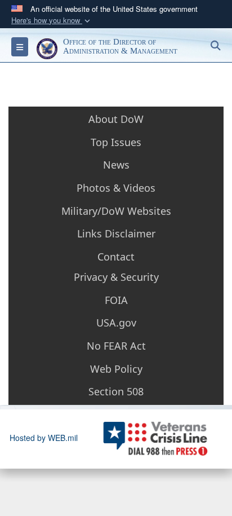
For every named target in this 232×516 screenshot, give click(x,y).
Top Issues (116, 142)
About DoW (116, 119)
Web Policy (116, 369)
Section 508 (116, 391)
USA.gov (116, 322)
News (116, 164)
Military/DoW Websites (116, 211)
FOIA (116, 300)
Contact (116, 256)
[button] (51, 21)
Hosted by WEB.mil (44, 437)
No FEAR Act (116, 345)
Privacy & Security (116, 277)
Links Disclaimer (116, 233)
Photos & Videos (116, 188)
